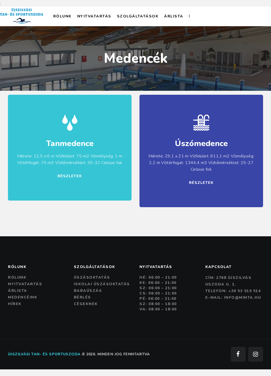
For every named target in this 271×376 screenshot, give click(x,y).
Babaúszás (88, 290)
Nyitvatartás (25, 284)
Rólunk (17, 277)
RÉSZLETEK (69, 176)
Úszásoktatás (92, 277)
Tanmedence (70, 143)
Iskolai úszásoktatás (102, 284)
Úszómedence (201, 143)
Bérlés (82, 297)
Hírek (15, 303)
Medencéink (22, 297)
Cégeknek (86, 303)
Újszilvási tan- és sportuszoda (44, 354)
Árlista (17, 290)
